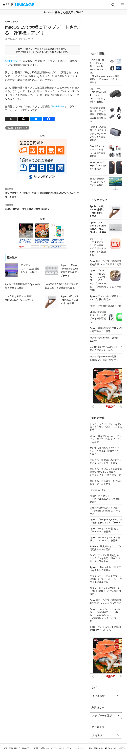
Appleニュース (11, 22)
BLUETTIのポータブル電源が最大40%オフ (27, 207)
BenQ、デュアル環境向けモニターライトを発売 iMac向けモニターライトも (105, 558)
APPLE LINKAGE (21, 748)
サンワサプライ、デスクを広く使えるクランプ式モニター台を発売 (106, 427)
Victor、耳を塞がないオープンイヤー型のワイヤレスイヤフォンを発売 (106, 439)
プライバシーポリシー (75, 748)
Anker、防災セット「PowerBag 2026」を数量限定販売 (105, 498)
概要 (36, 748)
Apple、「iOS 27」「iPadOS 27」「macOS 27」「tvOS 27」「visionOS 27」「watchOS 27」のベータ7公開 (105, 615)
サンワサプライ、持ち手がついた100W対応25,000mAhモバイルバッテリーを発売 (42, 193)
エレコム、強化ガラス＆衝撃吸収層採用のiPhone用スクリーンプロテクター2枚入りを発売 (106, 472)
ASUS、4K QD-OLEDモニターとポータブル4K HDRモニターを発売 (105, 451)
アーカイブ (59, 748)
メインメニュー (122, 4)
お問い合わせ (46, 748)
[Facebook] (49, 119)
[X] (11, 119)
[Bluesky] (36, 119)
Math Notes (58, 106)
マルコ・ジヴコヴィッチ (17, 128)
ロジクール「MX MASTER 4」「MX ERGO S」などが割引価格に (106, 591)
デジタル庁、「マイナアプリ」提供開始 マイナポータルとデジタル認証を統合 (106, 579)
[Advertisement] (106, 32)
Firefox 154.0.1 (98, 489)
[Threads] (23, 119)
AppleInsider (11, 61)
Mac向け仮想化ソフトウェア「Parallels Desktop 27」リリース (105, 510)
